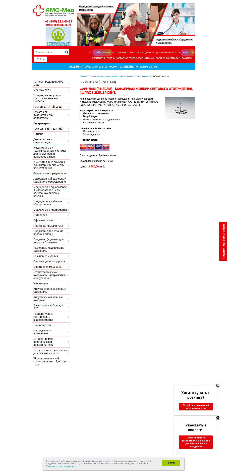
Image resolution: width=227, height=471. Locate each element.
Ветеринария (41, 123)
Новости (188, 52)
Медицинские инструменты (50, 209)
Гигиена (38, 134)
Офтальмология (43, 220)
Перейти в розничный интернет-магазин (196, 406)
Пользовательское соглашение (60, 466)
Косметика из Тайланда (47, 106)
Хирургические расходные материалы (49, 290)
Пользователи (42, 325)
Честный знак (145, 58)
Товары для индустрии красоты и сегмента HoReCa (47, 98)
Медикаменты (42, 90)
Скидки (111, 58)
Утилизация (40, 283)
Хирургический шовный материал (48, 299)
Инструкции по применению (42, 332)
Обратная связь (126, 58)
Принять (171, 463)
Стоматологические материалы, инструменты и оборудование (50, 275)
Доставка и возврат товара (127, 52)
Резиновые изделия (45, 256)
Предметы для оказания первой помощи (48, 232)
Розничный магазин (168, 58)
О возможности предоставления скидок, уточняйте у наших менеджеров (195, 442)
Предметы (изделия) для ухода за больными (48, 241)
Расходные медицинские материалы (48, 249)
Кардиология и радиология (50, 173)
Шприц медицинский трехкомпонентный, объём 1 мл (49, 361)
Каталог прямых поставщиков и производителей (43, 341)
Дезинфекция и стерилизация (42, 141)
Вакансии (187, 58)
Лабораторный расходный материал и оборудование (49, 180)
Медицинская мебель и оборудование (47, 203)
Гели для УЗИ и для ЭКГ (48, 128)
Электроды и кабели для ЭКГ (48, 307)
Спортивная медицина (47, 266)
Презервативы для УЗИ (48, 225)
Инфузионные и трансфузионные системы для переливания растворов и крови (49, 152)
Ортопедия (40, 215)
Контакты (99, 58)
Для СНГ (149, 52)
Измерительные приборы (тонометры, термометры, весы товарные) (49, 165)
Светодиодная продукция (49, 261)
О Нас (90, 52)
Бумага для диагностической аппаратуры (43, 115)
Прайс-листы (102, 52)
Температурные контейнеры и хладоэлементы (43, 316)
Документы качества (168, 52)
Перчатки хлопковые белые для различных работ (50, 352)
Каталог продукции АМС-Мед (48, 83)
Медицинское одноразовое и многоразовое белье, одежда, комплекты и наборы (50, 191)
